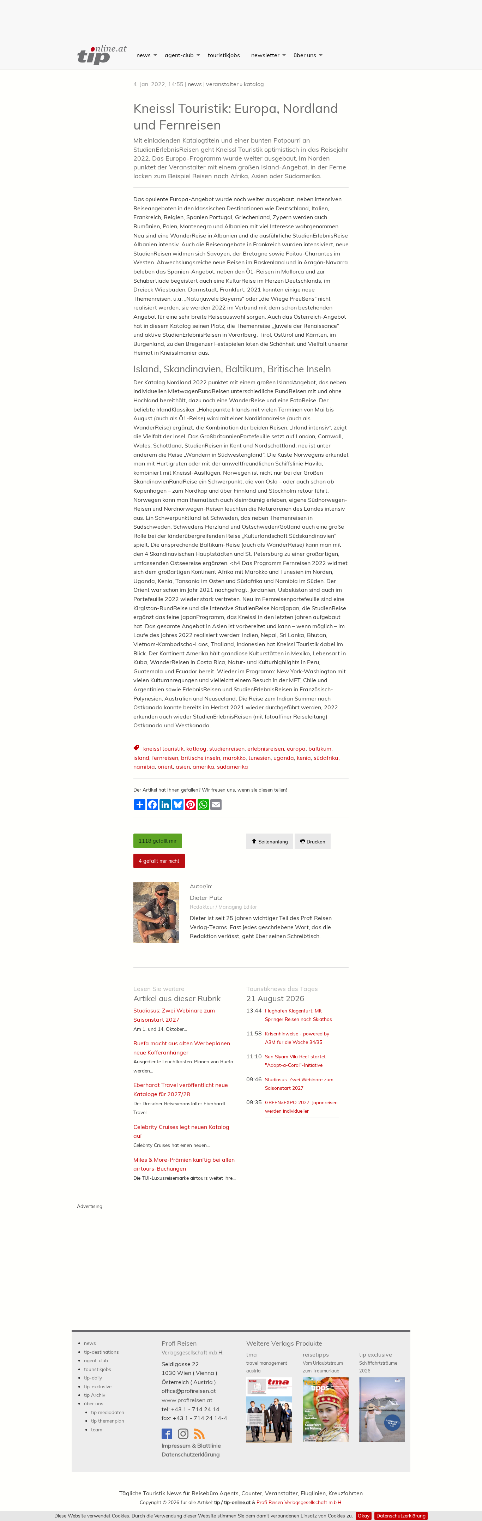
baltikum (319, 748)
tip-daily (93, 1378)
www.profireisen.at (187, 1399)
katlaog (196, 748)
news (144, 55)
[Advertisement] (241, 16)
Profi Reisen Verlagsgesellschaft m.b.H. (299, 1502)
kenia (304, 757)
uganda (283, 757)
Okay (363, 1516)
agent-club (179, 55)
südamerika (232, 766)
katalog (254, 84)
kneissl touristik (163, 748)
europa (296, 748)
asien (183, 766)
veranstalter (222, 84)
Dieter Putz (206, 898)
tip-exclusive (98, 1386)
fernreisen (165, 757)
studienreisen (227, 748)
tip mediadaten (107, 1412)
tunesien (259, 757)
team (96, 1429)
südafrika (326, 757)
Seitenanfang (272, 841)
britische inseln (200, 757)
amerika (203, 766)
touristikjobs (224, 55)
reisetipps (323, 1362)
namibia (144, 766)
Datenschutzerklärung (401, 1516)
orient (165, 766)
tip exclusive (378, 1362)
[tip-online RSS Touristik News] (201, 1437)
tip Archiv (94, 1395)
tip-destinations (101, 1352)
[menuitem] (101, 55)
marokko (234, 757)
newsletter (265, 55)
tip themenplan (107, 1421)
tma (266, 1362)
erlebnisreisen (265, 748)
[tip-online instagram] (186, 1437)
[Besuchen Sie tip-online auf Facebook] (170, 1437)
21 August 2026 (282, 994)
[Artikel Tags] (136, 748)
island (141, 757)
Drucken (315, 841)
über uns (305, 55)
